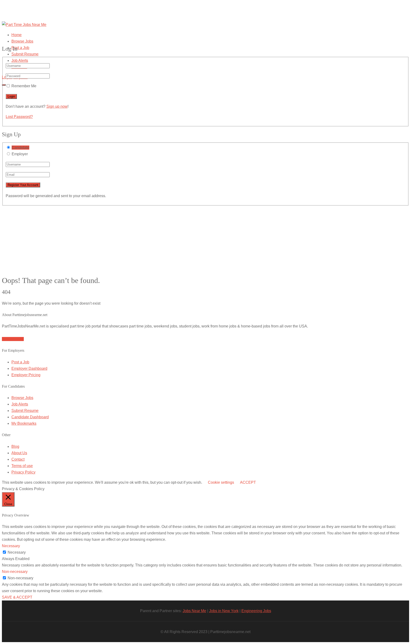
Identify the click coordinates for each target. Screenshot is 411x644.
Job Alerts (19, 61)
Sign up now (57, 106)
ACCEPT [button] (248, 482)
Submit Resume (25, 54)
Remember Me (23, 86)
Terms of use (22, 466)
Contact (17, 459)
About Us (19, 453)
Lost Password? (19, 117)
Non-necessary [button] (15, 572)
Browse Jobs (22, 41)
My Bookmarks (23, 423)
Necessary (17, 552)
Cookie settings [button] (221, 482)
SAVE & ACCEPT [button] (17, 597)
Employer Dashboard (29, 368)
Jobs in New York (224, 611)
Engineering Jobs (256, 611)
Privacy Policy (23, 472)
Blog (15, 446)
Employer (20, 154)
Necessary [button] (11, 546)
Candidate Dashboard (30, 417)
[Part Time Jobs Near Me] (24, 25)
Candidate (20, 148)
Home (16, 35)
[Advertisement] (205, 239)
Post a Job (20, 48)
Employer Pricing (25, 375)
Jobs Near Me (194, 611)
